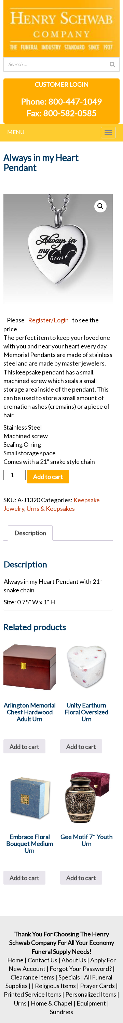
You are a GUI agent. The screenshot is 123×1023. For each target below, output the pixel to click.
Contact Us (42, 960)
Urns (20, 1003)
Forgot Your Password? (81, 968)
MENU (15, 131)
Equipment (91, 1003)
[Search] (112, 64)
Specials (69, 977)
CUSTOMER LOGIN (61, 84)
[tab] (30, 533)
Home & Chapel (51, 1003)
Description (30, 533)
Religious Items (55, 985)
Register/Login (48, 320)
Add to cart (48, 476)
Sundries (61, 1011)
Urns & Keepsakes (51, 508)
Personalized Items (90, 994)
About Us (74, 960)
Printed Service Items (32, 994)
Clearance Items (32, 977)
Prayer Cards (97, 985)
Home (15, 960)
